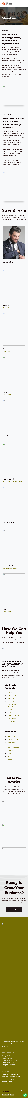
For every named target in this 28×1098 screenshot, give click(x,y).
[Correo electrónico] (13, 1095)
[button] (14, 812)
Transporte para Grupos (9, 1060)
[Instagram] (5, 1095)
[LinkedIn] (8, 1095)
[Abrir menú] (24, 3)
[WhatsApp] (11, 1095)
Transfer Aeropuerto (8, 1058)
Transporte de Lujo (8, 1062)
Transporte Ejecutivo (8, 1056)
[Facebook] (3, 1095)
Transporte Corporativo (9, 1065)
